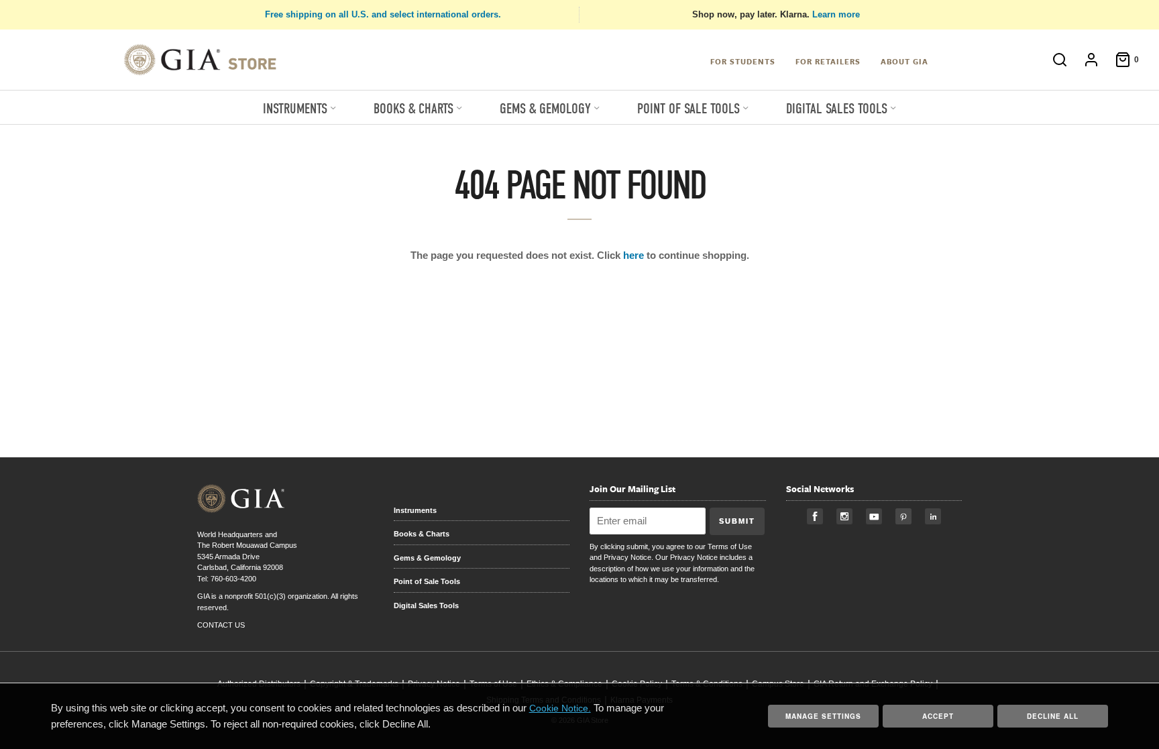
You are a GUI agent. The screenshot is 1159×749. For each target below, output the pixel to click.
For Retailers (828, 61)
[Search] (1053, 60)
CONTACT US (221, 625)
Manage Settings (823, 716)
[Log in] (1084, 60)
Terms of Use (730, 546)
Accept (938, 716)
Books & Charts (421, 534)
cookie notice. (560, 708)
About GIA (904, 61)
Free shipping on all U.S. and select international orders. (383, 14)
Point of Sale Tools (427, 581)
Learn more (836, 14)
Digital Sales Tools (426, 605)
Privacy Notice (627, 557)
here (633, 255)
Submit (737, 521)
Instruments (415, 510)
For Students (742, 61)
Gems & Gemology (427, 558)
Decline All (1053, 716)
